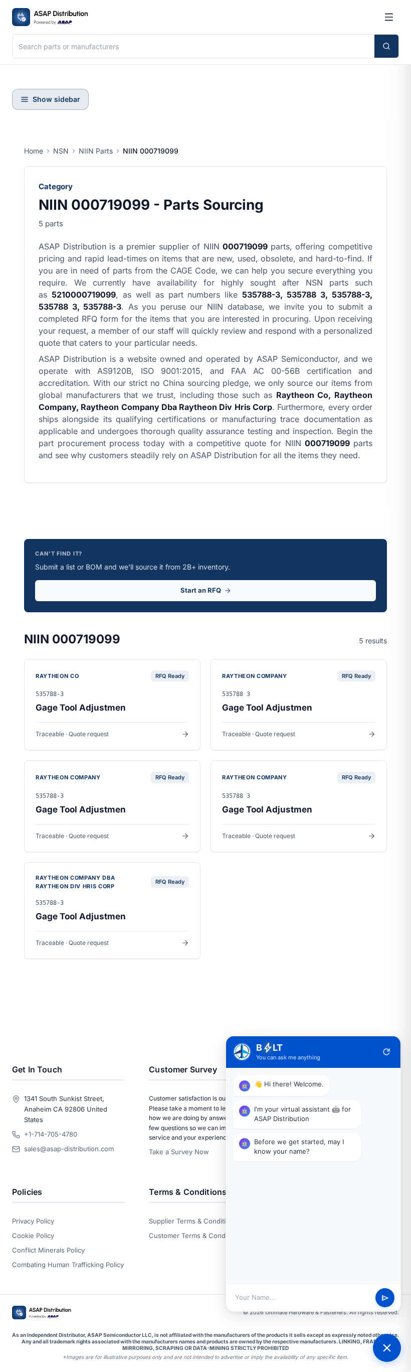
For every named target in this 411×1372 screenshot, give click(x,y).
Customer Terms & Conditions (195, 1235)
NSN (61, 151)
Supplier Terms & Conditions (193, 1221)
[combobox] (193, 46)
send (385, 1298)
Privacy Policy (33, 1221)
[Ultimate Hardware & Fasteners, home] (50, 17)
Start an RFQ (200, 590)
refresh (386, 1052)
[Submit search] (386, 46)
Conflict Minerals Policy (48, 1250)
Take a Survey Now (179, 1152)
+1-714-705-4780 (50, 1134)
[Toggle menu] (389, 17)
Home (33, 151)
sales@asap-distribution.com (69, 1149)
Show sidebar (56, 99)
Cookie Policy (33, 1235)
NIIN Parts (96, 151)
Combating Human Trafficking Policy (68, 1265)
